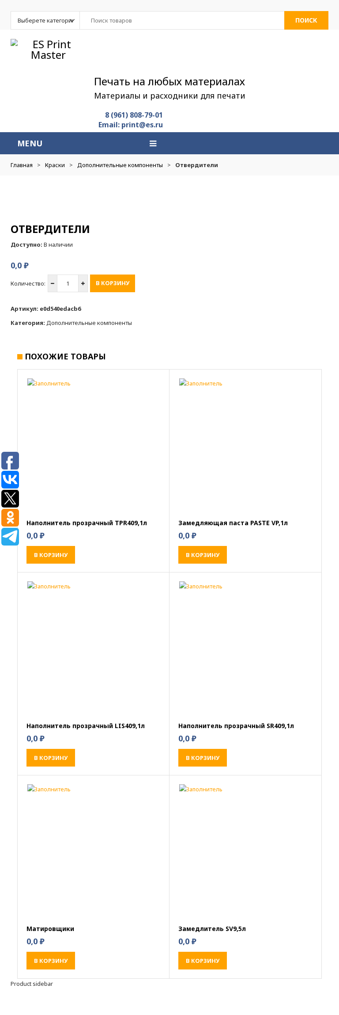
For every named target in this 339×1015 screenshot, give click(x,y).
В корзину (112, 283)
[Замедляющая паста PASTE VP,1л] (245, 444)
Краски (55, 165)
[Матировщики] (93, 850)
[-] (52, 283)
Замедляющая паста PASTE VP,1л (233, 523)
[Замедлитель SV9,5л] (245, 850)
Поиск (306, 20)
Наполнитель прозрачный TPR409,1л (86, 523)
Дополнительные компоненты (120, 165)
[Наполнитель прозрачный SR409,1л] (245, 647)
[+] (83, 283)
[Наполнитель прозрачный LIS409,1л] (93, 647)
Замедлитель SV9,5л (212, 928)
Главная (22, 165)
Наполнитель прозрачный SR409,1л (236, 725)
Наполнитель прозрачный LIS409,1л (85, 725)
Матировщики (50, 928)
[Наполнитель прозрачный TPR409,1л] (93, 444)
